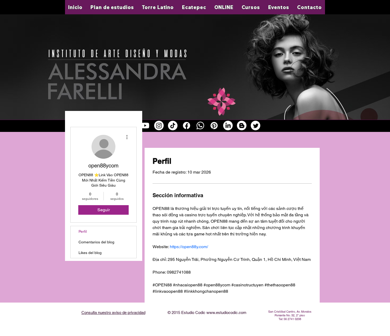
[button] (158, 7)
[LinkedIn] (228, 125)
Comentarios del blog (96, 242)
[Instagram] (159, 125)
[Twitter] (255, 125)
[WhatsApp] (200, 125)
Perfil (83, 231)
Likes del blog (90, 253)
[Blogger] (241, 125)
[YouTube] (145, 125)
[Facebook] (186, 125)
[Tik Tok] (172, 125)
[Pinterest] (214, 125)
